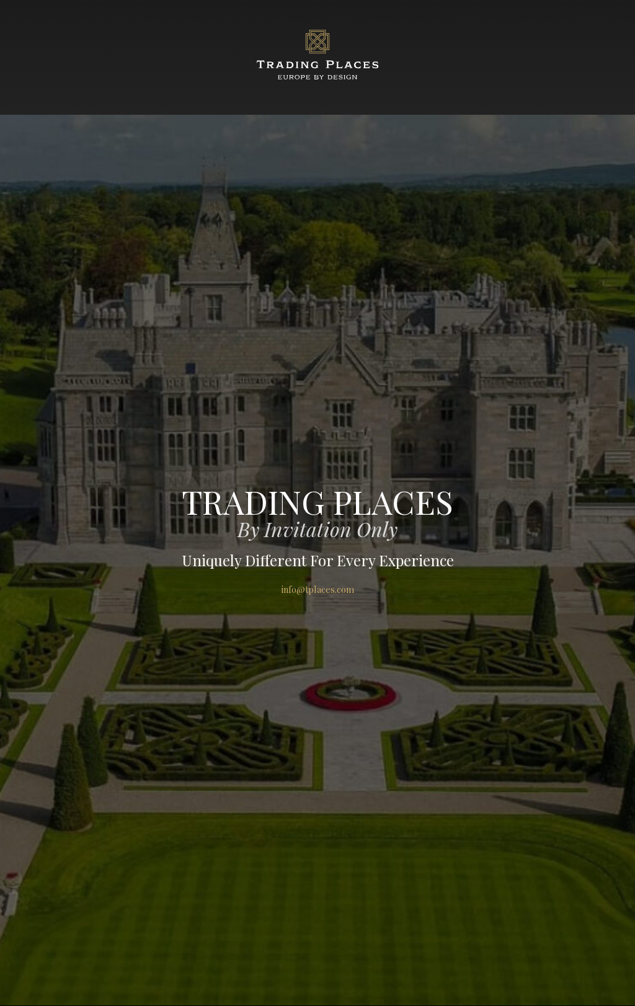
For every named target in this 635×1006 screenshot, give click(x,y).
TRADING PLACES (317, 501)
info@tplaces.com (318, 589)
